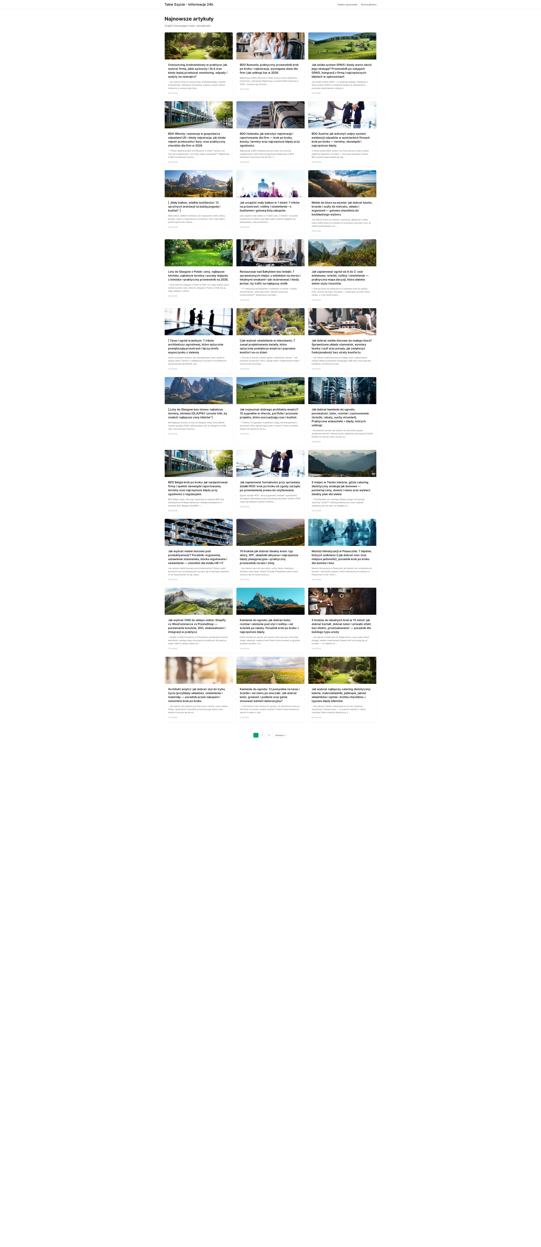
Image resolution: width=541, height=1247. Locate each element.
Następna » (280, 735)
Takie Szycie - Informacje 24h (189, 4)
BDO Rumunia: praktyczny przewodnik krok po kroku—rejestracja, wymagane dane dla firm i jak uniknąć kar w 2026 (269, 68)
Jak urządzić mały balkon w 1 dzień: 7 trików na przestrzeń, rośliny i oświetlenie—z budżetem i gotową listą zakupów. (270, 206)
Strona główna (368, 4)
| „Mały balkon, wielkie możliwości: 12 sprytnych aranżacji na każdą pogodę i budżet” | (194, 206)
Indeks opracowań (347, 4)
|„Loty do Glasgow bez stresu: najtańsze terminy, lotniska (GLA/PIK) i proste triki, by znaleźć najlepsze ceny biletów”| (197, 413)
